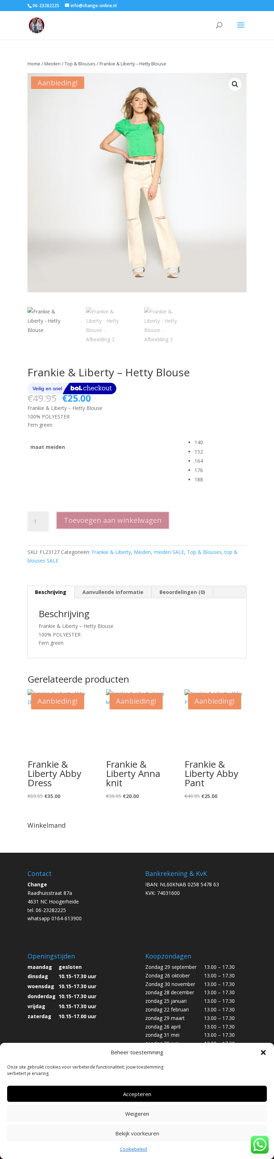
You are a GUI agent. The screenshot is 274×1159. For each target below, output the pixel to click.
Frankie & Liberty (111, 552)
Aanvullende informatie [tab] (112, 592)
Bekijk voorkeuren (137, 1133)
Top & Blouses (80, 63)
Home (33, 63)
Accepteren (137, 1094)
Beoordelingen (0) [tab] (182, 592)
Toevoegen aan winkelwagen (113, 520)
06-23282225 (45, 6)
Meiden (52, 63)
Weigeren (137, 1113)
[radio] (220, 442)
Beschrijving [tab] (50, 592)
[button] (263, 1052)
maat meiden (47, 447)
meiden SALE (169, 552)
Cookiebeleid (133, 1149)
